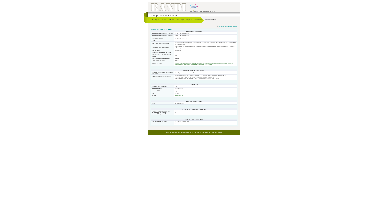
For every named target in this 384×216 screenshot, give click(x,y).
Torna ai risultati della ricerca (228, 26)
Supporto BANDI (217, 132)
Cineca (185, 132)
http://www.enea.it (179, 95)
